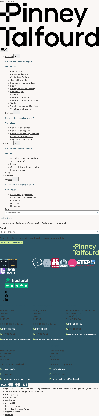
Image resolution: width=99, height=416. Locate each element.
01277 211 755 (41, 329)
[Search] (96, 212)
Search (8, 209)
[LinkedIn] (6, 300)
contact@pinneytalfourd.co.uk (16, 339)
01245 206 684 (75, 324)
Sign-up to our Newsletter (11, 242)
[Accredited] (46, 263)
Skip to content (7, 1)
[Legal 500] (4, 263)
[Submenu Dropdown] (16, 56)
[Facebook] (6, 296)
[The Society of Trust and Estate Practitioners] (86, 263)
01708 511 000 (9, 369)
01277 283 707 (8, 329)
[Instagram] (6, 292)
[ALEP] (63, 263)
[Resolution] (55, 263)
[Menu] (4, 50)
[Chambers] (37, 263)
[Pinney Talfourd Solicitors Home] (49, 46)
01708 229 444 (58, 369)
